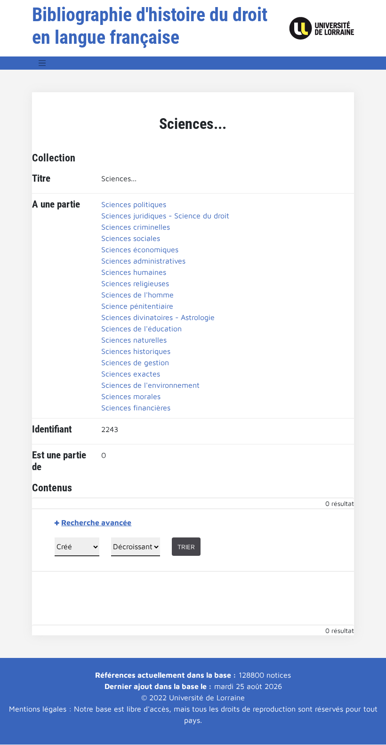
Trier (186, 547)
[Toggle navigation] (42, 63)
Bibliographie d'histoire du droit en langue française (149, 26)
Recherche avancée (96, 522)
